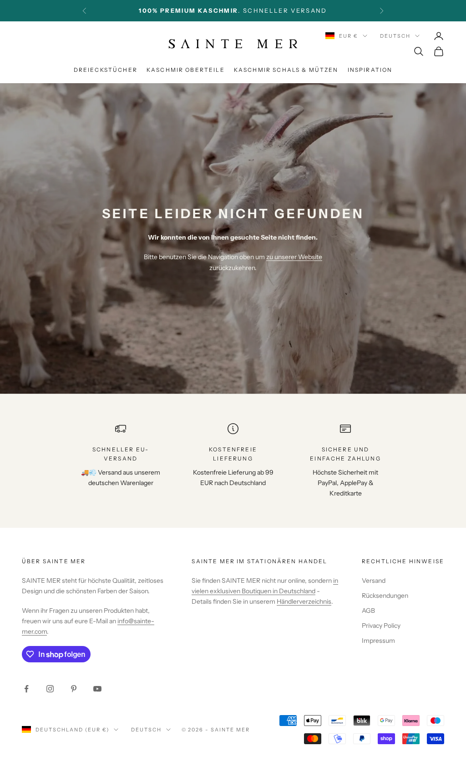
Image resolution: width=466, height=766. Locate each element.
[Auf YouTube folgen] (97, 688)
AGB (368, 610)
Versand (373, 580)
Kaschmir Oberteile (186, 69)
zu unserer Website (294, 257)
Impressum (378, 640)
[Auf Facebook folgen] (26, 688)
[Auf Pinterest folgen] (73, 688)
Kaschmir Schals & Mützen (286, 69)
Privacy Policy (381, 625)
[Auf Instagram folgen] (50, 688)
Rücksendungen (385, 595)
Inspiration (370, 69)
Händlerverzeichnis (304, 601)
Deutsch (395, 36)
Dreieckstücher (105, 69)
